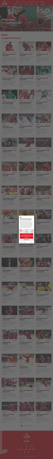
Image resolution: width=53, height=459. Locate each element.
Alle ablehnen (26, 237)
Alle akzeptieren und (26, 234)
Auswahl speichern (26, 239)
